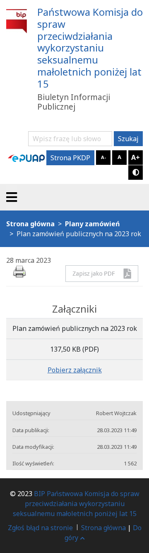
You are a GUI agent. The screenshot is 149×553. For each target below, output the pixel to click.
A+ (135, 157)
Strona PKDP (70, 157)
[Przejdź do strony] (26, 157)
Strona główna (103, 527)
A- (103, 157)
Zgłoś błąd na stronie (40, 527)
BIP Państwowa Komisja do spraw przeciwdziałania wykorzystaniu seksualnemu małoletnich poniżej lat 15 (76, 503)
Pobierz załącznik (75, 369)
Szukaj (128, 138)
